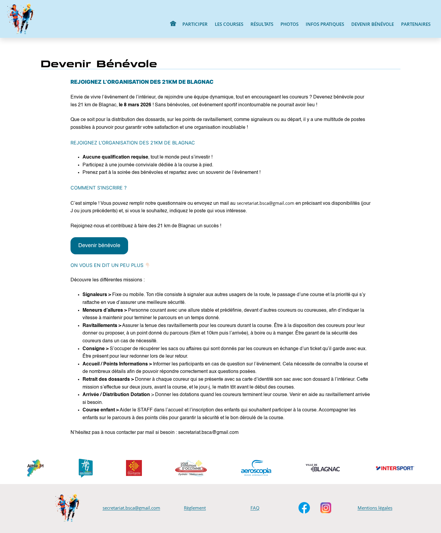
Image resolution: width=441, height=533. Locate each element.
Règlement (195, 508)
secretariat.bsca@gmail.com (131, 508)
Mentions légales (375, 508)
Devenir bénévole (99, 245)
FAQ (255, 508)
